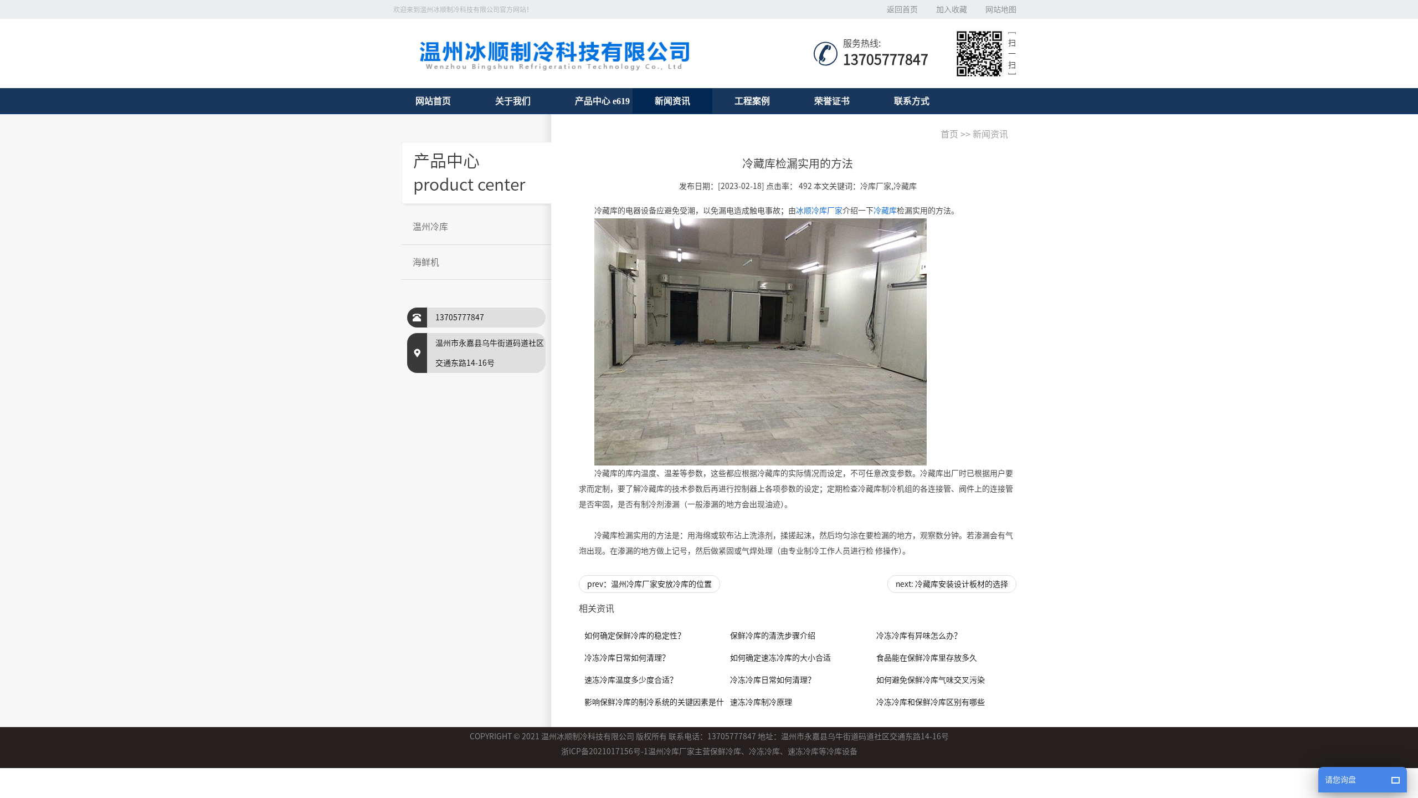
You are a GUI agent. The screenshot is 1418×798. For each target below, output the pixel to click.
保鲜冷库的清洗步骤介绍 (772, 636)
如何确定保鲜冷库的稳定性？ (634, 636)
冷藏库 (885, 210)
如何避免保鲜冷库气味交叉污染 (930, 680)
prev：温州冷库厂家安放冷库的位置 (649, 584)
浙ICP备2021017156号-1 (604, 751)
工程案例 (752, 100)
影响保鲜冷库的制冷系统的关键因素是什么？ (661, 702)
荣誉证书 (832, 100)
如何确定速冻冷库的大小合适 (780, 658)
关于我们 (513, 100)
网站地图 (1000, 9)
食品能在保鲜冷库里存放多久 (926, 658)
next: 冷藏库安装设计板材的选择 (952, 584)
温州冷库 (430, 226)
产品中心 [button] (592, 100)
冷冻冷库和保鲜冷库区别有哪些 (930, 702)
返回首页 (902, 9)
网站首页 (433, 100)
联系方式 (911, 100)
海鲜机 (426, 262)
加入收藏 (951, 9)
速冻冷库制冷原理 (761, 702)
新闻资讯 (672, 100)
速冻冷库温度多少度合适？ (630, 680)
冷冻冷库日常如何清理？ (627, 658)
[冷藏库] (760, 342)
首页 (949, 134)
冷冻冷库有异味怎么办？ (919, 636)
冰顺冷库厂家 (819, 210)
